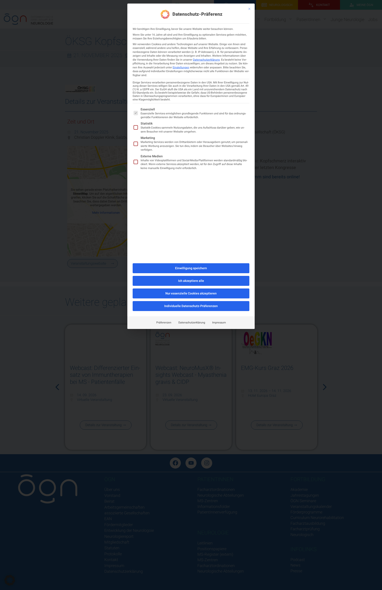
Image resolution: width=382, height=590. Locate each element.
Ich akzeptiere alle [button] (191, 281)
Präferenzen (163, 323)
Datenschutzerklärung (206, 60)
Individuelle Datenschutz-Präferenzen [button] (191, 306)
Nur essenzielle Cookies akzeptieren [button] (191, 293)
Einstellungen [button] (181, 67)
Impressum (219, 323)
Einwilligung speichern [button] (191, 268)
